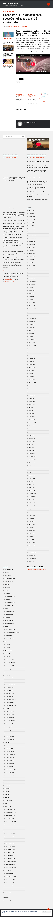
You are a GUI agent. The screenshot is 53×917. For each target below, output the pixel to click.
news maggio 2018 (10, 693)
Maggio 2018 (32, 515)
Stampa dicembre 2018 (11, 812)
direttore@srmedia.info (9, 281)
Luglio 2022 (31, 361)
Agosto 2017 (32, 524)
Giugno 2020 (32, 438)
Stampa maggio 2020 (10, 882)
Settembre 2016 (32, 558)
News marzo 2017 (10, 672)
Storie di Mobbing (10, 638)
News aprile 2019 (10, 714)
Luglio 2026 (31, 213)
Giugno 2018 (32, 512)
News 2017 (7, 653)
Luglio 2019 (31, 472)
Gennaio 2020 (32, 453)
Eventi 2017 (7, 608)
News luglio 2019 (9, 726)
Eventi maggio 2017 (10, 614)
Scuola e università (9, 800)
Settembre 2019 (32, 465)
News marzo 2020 (10, 766)
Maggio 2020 (32, 441)
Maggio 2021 (32, 404)
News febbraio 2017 (10, 662)
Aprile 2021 (31, 407)
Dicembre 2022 (32, 345)
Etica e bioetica (8, 587)
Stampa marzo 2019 (10, 858)
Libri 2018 (8, 644)
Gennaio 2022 (32, 379)
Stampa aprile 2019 (10, 836)
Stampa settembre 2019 (11, 867)
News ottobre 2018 (10, 702)
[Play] (29, 149)
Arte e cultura (8, 575)
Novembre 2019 (32, 459)
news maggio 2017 (10, 669)
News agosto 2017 (10, 656)
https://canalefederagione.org (9, 157)
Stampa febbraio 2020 (11, 876)
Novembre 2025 (32, 238)
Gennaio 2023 (32, 342)
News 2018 (7, 675)
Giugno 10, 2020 (24, 26)
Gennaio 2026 (32, 231)
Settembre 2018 (32, 502)
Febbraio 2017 (32, 542)
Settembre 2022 (32, 355)
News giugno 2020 (10, 757)
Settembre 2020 (32, 428)
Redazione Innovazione (14, 26)
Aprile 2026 (31, 222)
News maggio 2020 (10, 763)
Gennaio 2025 (32, 268)
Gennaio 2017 (32, 545)
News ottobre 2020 (10, 772)
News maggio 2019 (10, 730)
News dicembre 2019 (10, 717)
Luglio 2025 (31, 250)
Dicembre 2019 (32, 456)
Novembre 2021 (32, 385)
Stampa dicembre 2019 (11, 840)
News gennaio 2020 (10, 754)
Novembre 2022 (32, 348)
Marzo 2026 (31, 225)
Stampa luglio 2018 (10, 818)
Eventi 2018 (8, 593)
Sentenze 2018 (9, 635)
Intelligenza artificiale (9, 623)
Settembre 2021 (32, 392)
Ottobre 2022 (32, 352)
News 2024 (7, 788)
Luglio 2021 (31, 398)
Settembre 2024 (32, 281)
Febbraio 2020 (32, 450)
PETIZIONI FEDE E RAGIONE (37, 157)
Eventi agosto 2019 (11, 602)
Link (4, 270)
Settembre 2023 (32, 318)
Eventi (6, 590)
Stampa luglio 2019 (10, 852)
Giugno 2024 (32, 290)
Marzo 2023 (31, 336)
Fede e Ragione (10, 3)
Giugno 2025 (32, 253)
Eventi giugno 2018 (11, 596)
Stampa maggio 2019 (10, 855)
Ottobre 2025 (32, 241)
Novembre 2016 (32, 552)
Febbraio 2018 (32, 521)
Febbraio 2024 (32, 302)
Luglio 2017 (31, 527)
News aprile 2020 (10, 748)
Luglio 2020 (31, 435)
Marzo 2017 (31, 539)
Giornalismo (7, 617)
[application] (38, 144)
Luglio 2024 (31, 287)
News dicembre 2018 (10, 681)
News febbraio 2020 (10, 751)
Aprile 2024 (31, 296)
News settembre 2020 (11, 775)
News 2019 (7, 708)
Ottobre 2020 (32, 425)
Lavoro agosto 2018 (10, 629)
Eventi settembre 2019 (12, 605)
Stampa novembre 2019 (11, 861)
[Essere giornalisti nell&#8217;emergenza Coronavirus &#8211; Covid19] (22, 97)
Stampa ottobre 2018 (10, 824)
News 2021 (7, 779)
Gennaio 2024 (32, 305)
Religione (7, 797)
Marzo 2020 (31, 447)
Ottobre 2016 (32, 555)
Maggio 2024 (32, 293)
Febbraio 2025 (32, 265)
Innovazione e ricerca (9, 620)
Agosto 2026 (32, 210)
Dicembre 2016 (32, 549)
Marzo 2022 (31, 373)
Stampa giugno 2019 (10, 849)
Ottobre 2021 (32, 388)
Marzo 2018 (31, 518)
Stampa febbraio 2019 (11, 843)
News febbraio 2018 (10, 684)
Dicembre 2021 (32, 382)
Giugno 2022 (32, 364)
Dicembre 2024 (32, 272)
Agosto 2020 (32, 432)
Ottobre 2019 (32, 462)
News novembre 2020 (11, 769)
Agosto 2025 (32, 247)
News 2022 (7, 782)
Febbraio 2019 (32, 487)
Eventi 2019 (8, 599)
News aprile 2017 (10, 659)
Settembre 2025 (32, 244)
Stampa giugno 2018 (10, 815)
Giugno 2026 (32, 216)
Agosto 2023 (32, 321)
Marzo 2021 (31, 410)
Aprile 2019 (31, 481)
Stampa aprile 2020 (10, 873)
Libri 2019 (8, 647)
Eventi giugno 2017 (10, 611)
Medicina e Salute (9, 650)
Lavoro (6, 626)
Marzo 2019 (31, 484)
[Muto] (45, 149)
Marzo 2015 (31, 561)
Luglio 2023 (31, 324)
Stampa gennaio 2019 (10, 846)
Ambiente (7, 572)
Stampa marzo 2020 (10, 885)
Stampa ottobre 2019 (10, 864)
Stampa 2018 (8, 806)
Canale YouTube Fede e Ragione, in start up (36, 569)
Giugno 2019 (32, 475)
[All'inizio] (48, 909)
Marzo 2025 (31, 262)
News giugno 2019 (10, 723)
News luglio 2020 (9, 760)
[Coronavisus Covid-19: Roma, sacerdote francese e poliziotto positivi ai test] (33, 98)
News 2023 (7, 785)
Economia (7, 584)
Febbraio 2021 (32, 413)
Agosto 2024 (32, 284)
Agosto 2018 (32, 505)
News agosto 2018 (10, 677)
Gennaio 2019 (32, 490)
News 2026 (7, 794)
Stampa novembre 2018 (11, 821)
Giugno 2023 (32, 327)
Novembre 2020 (32, 422)
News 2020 (7, 742)
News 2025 (7, 791)
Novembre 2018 (32, 496)
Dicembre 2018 (32, 493)
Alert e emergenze (9, 569)
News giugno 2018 (10, 687)
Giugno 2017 (32, 530)
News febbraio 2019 (10, 720)
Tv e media (7, 889)
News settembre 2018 (11, 705)
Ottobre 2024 (32, 278)
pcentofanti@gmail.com (9, 279)
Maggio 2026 (32, 219)
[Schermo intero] (47, 149)
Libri (6, 641)
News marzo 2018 (10, 696)
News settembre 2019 (11, 739)
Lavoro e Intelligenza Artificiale (12, 632)
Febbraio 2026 (32, 228)
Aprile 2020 (31, 444)
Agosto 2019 (32, 469)
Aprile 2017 (31, 536)
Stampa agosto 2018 (10, 809)
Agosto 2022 (32, 358)
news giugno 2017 (10, 665)
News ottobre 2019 (10, 736)
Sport (6, 803)
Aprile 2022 (31, 370)
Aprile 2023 (31, 333)
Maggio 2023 (32, 330)
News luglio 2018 (9, 690)
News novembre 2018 (11, 699)
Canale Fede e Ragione (9, 11)
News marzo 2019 (10, 733)
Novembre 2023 (32, 312)
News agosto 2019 (10, 711)
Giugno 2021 (32, 401)
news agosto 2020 (10, 745)
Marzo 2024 (31, 299)
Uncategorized (8, 892)
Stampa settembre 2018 (11, 828)
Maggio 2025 (32, 256)
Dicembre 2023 (32, 308)
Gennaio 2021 (32, 416)
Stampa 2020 (8, 870)
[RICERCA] (23, 137)
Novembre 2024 (32, 275)
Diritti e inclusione (9, 581)
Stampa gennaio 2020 (10, 879)
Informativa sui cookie (28, 914)
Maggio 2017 (32, 533)
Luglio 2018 (31, 509)
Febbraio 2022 (32, 376)
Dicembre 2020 (32, 419)
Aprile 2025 (31, 259)
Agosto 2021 (32, 395)
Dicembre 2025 (32, 235)
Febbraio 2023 (32, 339)
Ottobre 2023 (32, 315)
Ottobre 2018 (32, 499)
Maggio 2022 (32, 367)
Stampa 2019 (8, 831)
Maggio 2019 (32, 478)
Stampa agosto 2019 (10, 833)
